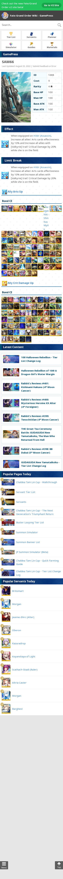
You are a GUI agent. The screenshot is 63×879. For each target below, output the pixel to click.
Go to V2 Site (51, 5)
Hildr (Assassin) (42, 135)
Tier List (11, 37)
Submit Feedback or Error (44, 66)
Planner (52, 37)
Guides (31, 47)
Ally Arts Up (15, 191)
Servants (31, 37)
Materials (52, 47)
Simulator (11, 47)
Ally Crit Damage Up (21, 283)
